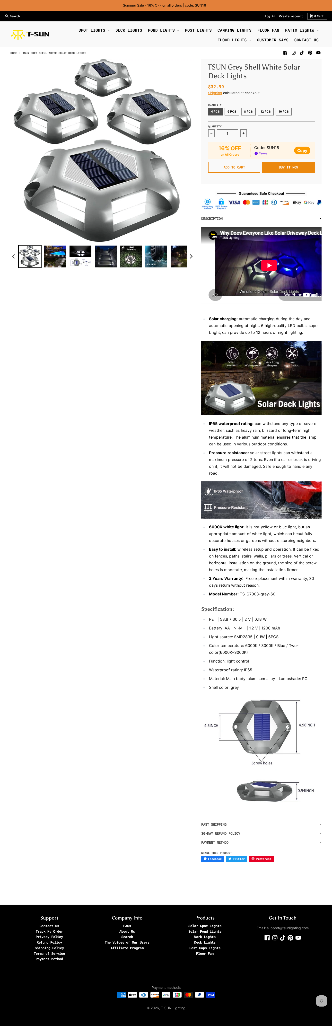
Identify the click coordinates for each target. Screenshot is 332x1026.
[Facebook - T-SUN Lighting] (285, 53)
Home (13, 53)
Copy (302, 150)
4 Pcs (215, 111)
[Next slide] (191, 256)
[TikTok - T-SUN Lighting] (302, 53)
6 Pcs (231, 111)
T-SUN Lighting (173, 1008)
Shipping (215, 93)
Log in (270, 16)
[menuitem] (30, 256)
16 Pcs (284, 111)
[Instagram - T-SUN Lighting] (293, 53)
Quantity (215, 126)
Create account (291, 16)
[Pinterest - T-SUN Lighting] (310, 53)
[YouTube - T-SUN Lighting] (318, 53)
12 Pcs (266, 111)
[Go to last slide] (13, 256)
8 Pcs (248, 111)
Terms (262, 153)
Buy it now (288, 167)
